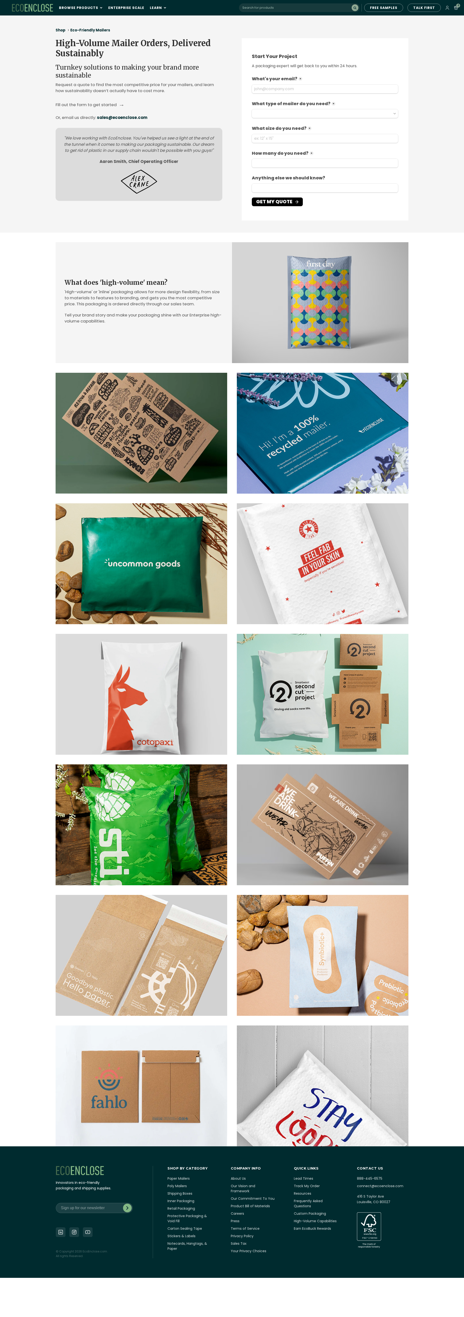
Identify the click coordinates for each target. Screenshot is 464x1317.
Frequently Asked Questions (308, 1203)
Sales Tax (238, 1243)
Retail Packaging (181, 1208)
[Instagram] (74, 1232)
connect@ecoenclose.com (380, 1186)
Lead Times (303, 1178)
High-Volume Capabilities (315, 1221)
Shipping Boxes (179, 1193)
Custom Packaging (310, 1213)
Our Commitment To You (253, 1198)
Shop (60, 30)
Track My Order (307, 1186)
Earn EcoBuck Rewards (312, 1228)
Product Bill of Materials (250, 1206)
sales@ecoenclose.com (122, 117)
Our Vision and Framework (243, 1188)
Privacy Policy (242, 1236)
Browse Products (79, 7)
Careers (237, 1213)
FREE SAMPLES (383, 7)
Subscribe (127, 1208)
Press (235, 1221)
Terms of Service (245, 1228)
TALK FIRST (424, 7)
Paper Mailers (178, 1178)
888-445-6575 (369, 1178)
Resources (302, 1193)
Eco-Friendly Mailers (90, 30)
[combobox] (299, 7)
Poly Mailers (177, 1186)
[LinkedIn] (60, 1232)
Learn (156, 7)
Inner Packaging (180, 1201)
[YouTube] (88, 1232)
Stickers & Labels (181, 1236)
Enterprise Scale (126, 7)
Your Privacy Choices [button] (248, 1251)
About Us (238, 1178)
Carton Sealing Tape (184, 1228)
